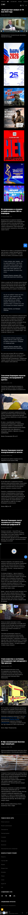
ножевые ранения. (15, 719)
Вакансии (3, 841)
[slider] (8, 31)
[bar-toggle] (26, 5)
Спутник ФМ (13, 1)
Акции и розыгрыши (6, 825)
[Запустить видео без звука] (25, 556)
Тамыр (2, 876)
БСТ (8, 1)
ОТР (2, 887)
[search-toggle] (23, 5)
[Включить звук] (25, 245)
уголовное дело (5, 722)
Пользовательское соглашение (9, 848)
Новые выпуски (5, 822)
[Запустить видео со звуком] (14, 551)
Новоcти (3, 1)
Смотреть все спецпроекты (8, 905)
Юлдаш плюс (4, 868)
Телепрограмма (5, 833)
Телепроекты (4, 829)
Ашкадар (3, 872)
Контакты (3, 844)
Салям (2, 879)
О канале (3, 837)
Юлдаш (20, 1)
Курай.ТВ (3, 883)
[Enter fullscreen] (26, 912)
